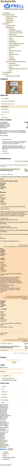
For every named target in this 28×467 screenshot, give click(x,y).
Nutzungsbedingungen (9, 457)
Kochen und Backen (14, 65)
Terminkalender (5, 112)
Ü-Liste (11, 56)
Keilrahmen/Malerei (14, 45)
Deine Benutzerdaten (8, 14)
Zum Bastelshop (7, 72)
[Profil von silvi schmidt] (10, 296)
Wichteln (11, 52)
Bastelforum (6, 23)
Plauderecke (12, 63)
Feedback (4, 394)
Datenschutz (6, 459)
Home (1, 135)
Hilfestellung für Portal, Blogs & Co (18, 68)
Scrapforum (12, 47)
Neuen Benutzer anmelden (9, 380)
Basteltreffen (12, 59)
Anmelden (5, 74)
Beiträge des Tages (19, 165)
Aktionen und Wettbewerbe (16, 36)
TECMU (9, 465)
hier (14, 130)
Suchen (11, 165)
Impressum (4, 117)
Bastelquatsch (13, 34)
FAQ (2, 114)
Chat (10, 70)
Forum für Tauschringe (15, 50)
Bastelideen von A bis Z (7, 104)
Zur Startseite (6, 12)
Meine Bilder (9, 21)
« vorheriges (3, 174)
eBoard (6, 135)
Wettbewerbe (5, 109)
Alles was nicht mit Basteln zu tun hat (16, 61)
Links (2, 389)
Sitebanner (4, 391)
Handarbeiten (12, 41)
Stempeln (11, 39)
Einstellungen (9, 18)
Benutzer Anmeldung (11, 16)
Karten (10, 38)
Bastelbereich (9, 27)
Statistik (3, 166)
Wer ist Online (4, 165)
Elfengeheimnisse (14, 54)
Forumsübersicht (5, 169)
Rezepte (3, 386)
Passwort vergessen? (8, 378)
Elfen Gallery (4, 400)
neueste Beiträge (10, 25)
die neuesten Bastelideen (8, 101)
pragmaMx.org (26, 353)
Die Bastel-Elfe (8, 1)
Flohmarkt (11, 57)
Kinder (10, 66)
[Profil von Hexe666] (23, 338)
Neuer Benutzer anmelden (13, 75)
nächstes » (10, 174)
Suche (3, 402)
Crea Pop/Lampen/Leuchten (16, 43)
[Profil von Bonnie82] (23, 245)
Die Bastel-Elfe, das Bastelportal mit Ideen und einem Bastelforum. (4, 444)
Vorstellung (12, 29)
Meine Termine (10, 20)
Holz (10, 48)
